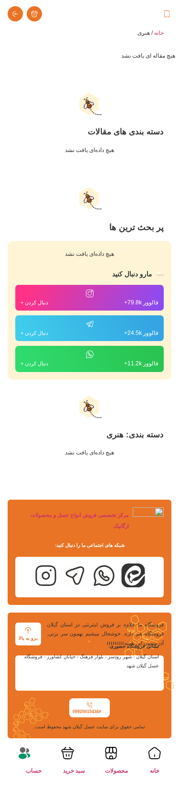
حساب (34, 770)
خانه (159, 33)
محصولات (116, 770)
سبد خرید (74, 770)
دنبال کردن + (34, 302)
